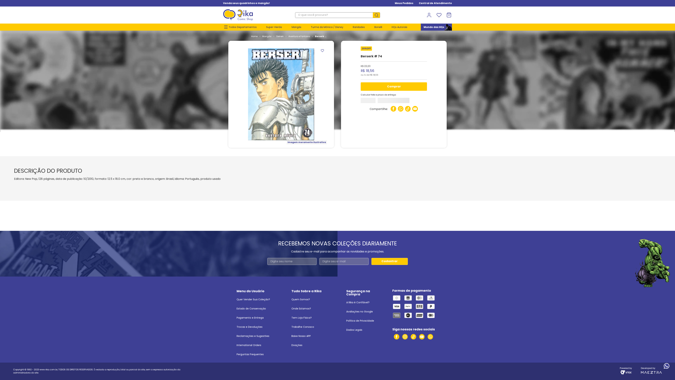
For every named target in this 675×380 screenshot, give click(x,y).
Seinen (306, 36)
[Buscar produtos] (378, 15)
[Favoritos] (439, 15)
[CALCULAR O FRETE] (370, 101)
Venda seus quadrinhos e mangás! (246, 3)
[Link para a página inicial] (281, 36)
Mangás (293, 36)
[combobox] (337, 15)
